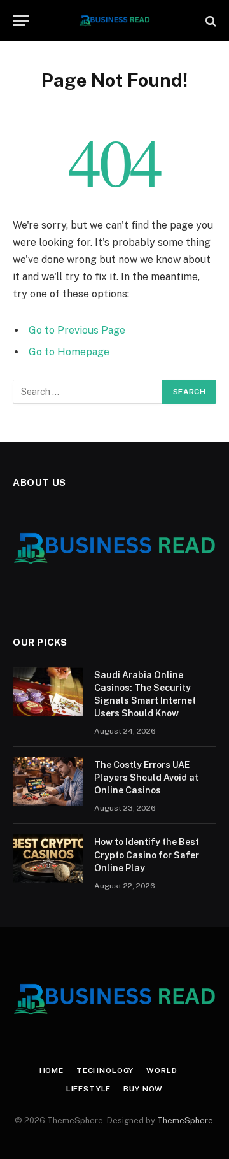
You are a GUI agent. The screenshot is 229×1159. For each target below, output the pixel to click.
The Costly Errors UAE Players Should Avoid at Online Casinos (146, 777)
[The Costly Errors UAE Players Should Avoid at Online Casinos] (48, 781)
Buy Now (143, 1088)
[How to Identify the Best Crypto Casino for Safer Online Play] (48, 858)
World (161, 1070)
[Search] (209, 20)
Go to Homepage (69, 352)
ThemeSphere (185, 1120)
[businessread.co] (115, 20)
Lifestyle (88, 1088)
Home (51, 1070)
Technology (105, 1070)
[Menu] (21, 20)
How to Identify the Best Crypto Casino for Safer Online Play (146, 854)
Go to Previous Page (77, 330)
